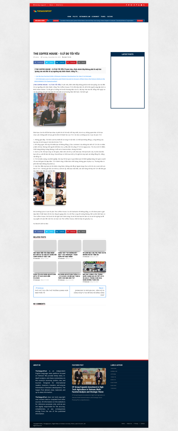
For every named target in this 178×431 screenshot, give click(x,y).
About (51, 5)
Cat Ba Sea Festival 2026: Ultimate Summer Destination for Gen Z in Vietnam (63, 76)
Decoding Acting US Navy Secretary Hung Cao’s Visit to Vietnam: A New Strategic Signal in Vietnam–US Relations (126, 20)
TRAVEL (103, 16)
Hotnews (89, 20)
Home (123, 423)
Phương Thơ (114, 371)
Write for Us (59, 5)
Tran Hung (113, 368)
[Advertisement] (89, 35)
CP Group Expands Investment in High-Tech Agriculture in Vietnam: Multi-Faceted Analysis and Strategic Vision (88, 389)
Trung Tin (113, 377)
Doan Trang (114, 382)
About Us (129, 423)
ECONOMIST (95, 16)
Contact (143, 423)
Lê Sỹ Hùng (113, 374)
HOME (69, 16)
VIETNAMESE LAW (84, 16)
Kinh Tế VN (67, 57)
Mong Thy (113, 379)
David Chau (113, 385)
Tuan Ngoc (113, 388)
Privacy (136, 423)
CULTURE (110, 16)
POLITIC (75, 16)
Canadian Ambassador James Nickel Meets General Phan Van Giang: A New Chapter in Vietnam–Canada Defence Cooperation (46, 20)
